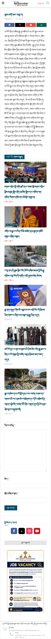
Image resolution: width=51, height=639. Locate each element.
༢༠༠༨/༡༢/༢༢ (19, 19)
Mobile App (9, 180)
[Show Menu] (3, 3)
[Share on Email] (31, 25)
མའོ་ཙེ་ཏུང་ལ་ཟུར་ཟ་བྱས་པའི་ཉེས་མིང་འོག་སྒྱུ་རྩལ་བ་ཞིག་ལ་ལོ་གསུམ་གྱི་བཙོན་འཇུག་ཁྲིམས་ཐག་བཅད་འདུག (25, 354)
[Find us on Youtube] (37, 531)
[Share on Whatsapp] (42, 25)
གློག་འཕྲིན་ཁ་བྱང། (11, 493)
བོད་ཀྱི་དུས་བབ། (8, 19)
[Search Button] (47, 3)
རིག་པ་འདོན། (9, 425)
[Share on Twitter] (20, 25)
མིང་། (7, 479)
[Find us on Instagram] (29, 531)
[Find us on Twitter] (21, 531)
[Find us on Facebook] (14, 531)
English (41, 3)
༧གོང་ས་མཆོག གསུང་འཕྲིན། (12, 224)
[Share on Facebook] (9, 25)
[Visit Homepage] (20, 3)
